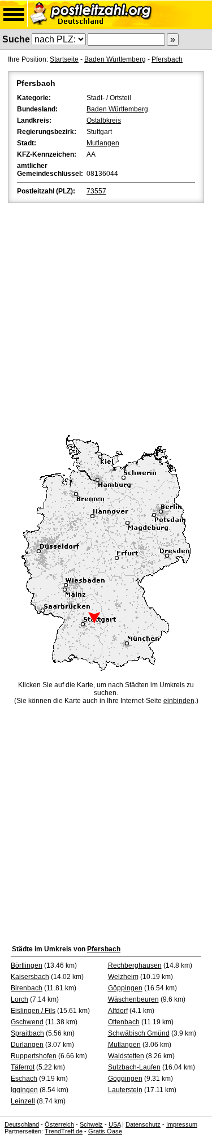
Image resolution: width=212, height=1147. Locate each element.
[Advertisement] (106, 317)
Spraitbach (27, 1033)
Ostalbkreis (103, 120)
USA (114, 1124)
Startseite (64, 59)
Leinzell (23, 1101)
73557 (96, 191)
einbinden (178, 701)
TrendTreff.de (64, 1131)
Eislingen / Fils (33, 1011)
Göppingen (125, 988)
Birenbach (26, 988)
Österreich (59, 1124)
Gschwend (27, 1022)
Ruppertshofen (34, 1056)
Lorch (19, 999)
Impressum (181, 1124)
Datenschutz (143, 1124)
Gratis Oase (105, 1131)
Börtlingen (26, 965)
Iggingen (24, 1090)
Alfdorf (118, 1011)
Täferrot (22, 1067)
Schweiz (91, 1124)
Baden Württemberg (115, 59)
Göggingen (125, 1079)
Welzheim (123, 977)
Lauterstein (125, 1090)
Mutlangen (102, 143)
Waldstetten (126, 1056)
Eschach (24, 1079)
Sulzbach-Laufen (134, 1067)
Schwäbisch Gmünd (139, 1033)
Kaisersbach (30, 977)
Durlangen (27, 1045)
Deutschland (22, 1124)
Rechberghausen (135, 965)
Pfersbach (167, 59)
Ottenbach (124, 1022)
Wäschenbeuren (133, 999)
